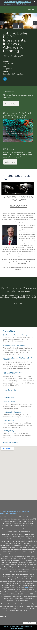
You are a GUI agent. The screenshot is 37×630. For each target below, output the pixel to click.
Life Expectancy (9, 402)
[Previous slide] (2, 23)
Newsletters (9, 331)
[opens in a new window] (18, 130)
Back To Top (29, 623)
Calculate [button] (9, 162)
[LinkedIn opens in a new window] (5, 79)
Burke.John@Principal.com (13, 74)
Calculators (8, 397)
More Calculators (10, 443)
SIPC (26, 587)
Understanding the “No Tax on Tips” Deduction (17, 358)
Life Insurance (8, 420)
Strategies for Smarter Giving (15, 335)
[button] (30, 9)
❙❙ (20, 25)
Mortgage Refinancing (12, 412)
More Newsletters (11, 390)
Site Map (3, 616)
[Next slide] (35, 23)
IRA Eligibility (8, 431)
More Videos (18, 303)
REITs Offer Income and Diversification (12, 373)
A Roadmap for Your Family (14, 345)
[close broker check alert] (34, 2)
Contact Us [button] (10, 104)
